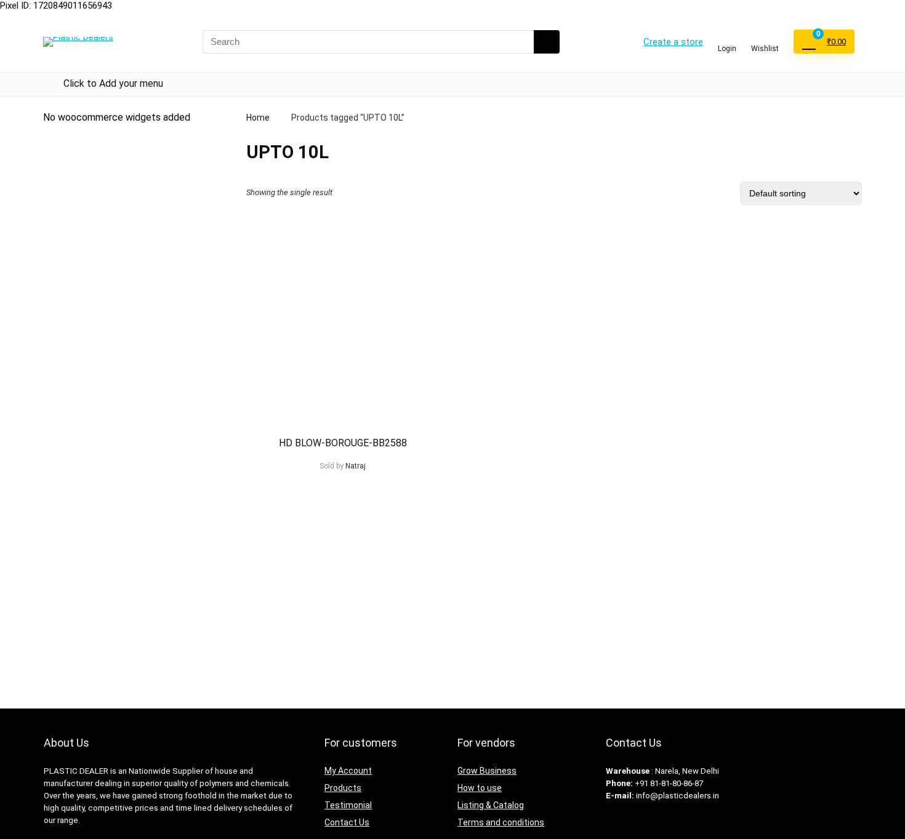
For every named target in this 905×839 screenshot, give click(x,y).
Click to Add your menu (113, 83)
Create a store (673, 41)
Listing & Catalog (490, 805)
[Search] (547, 42)
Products (342, 788)
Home (258, 117)
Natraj (355, 466)
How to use (479, 788)
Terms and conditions (500, 822)
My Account (348, 771)
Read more (343, 489)
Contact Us (346, 822)
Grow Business (487, 771)
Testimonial (348, 805)
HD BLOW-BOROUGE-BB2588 (343, 443)
